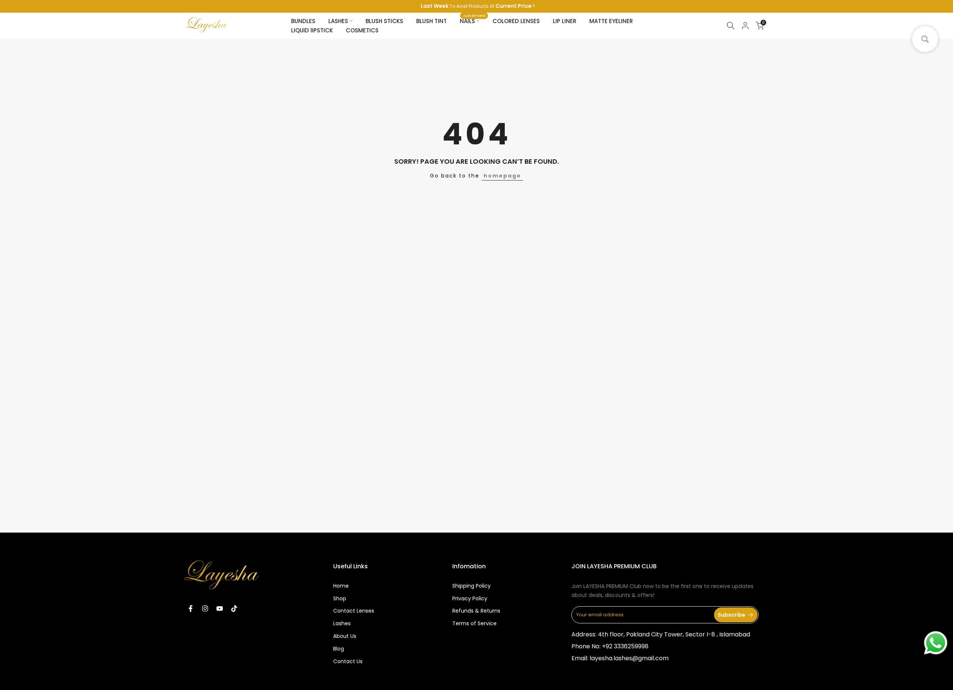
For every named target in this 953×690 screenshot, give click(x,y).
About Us (344, 636)
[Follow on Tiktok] (234, 608)
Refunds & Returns (476, 610)
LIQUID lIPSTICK (312, 30)
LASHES (338, 21)
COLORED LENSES (516, 21)
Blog (338, 648)
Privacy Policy (469, 598)
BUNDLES (303, 21)
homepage (502, 175)
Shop (339, 598)
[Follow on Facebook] (190, 608)
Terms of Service (474, 623)
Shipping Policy (471, 586)
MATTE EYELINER (611, 21)
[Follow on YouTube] (219, 608)
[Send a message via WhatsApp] (935, 643)
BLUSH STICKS (384, 21)
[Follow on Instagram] (205, 608)
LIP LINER (564, 21)
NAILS (472, 20)
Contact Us (348, 661)
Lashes (342, 623)
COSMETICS (362, 30)
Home (341, 586)
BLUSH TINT (431, 21)
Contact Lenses (353, 610)
